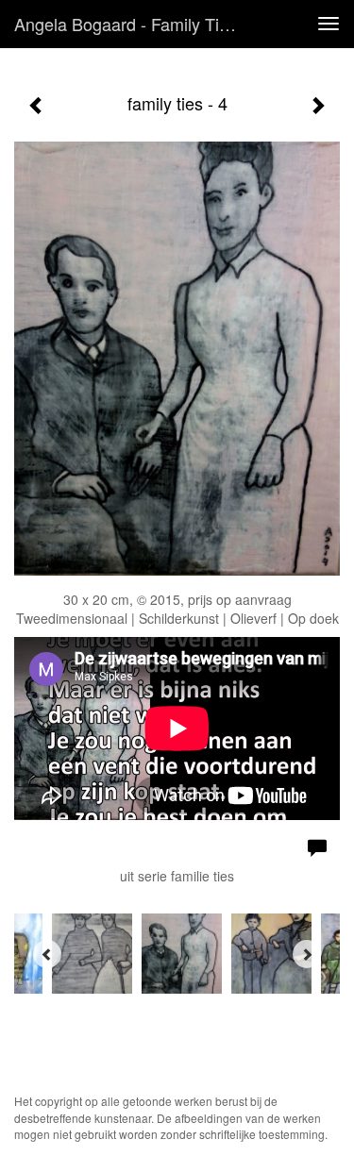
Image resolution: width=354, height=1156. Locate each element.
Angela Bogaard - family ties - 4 (135, 23)
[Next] (307, 954)
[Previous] (47, 954)
